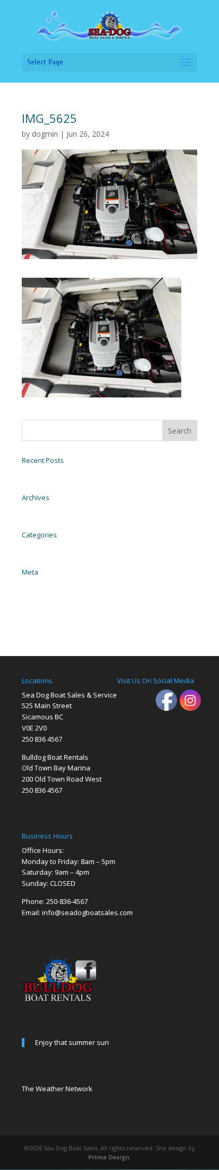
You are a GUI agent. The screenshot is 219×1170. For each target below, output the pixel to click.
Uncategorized (39, 548)
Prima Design (109, 1157)
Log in (29, 585)
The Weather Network (57, 1088)
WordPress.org (39, 620)
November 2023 (41, 511)
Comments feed (41, 608)
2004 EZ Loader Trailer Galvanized (64, 473)
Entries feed (36, 597)
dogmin (45, 134)
